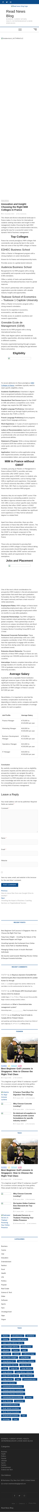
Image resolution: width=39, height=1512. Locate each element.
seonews (29, 1397)
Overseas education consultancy (13, 1390)
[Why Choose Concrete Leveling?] (6, 1106)
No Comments (22, 214)
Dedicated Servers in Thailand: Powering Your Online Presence (23, 1217)
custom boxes (26, 1347)
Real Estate (5, 1288)
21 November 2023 (8, 214)
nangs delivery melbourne (24, 1372)
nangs (5, 1368)
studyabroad (19, 1401)
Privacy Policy (32, 1503)
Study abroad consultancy (11, 1408)
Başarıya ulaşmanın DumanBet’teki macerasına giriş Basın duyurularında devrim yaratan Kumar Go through (19, 977)
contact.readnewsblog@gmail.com (14, 1484)
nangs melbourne (27, 1376)
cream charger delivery (19, 1339)
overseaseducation (30, 1379)
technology (6, 1419)
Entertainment (6, 1262)
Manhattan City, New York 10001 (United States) (18, 1480)
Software (4, 1300)
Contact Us (22, 1503)
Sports (3, 1304)
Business (4, 1065)
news (18, 1379)
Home (13, 1503)
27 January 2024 (19, 1124)
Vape (3, 1315)
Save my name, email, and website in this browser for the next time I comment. (18, 879)
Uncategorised (6, 1312)
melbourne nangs (28, 1354)
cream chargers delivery (10, 1347)
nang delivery (25, 1357)
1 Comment (30, 1211)
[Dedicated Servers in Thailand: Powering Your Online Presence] (6, 1221)
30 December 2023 (19, 1223)
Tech (2, 1308)
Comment (5, 808)
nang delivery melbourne (26, 1361)
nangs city (14, 1368)
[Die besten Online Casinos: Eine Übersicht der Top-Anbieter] (6, 1205)
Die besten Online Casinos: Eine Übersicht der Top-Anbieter (24, 1205)
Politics (3, 1281)
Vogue (3, 1319)
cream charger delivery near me (13, 1343)
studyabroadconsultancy (10, 1405)
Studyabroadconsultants (10, 1416)
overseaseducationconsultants (12, 1397)
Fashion (4, 1265)
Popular (14, 1065)
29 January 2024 (19, 1098)
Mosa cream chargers (9, 1357)
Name (3, 838)
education (6, 1350)
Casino (3, 1250)
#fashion (5, 1336)
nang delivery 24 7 (8, 1361)
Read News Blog (15, 13)
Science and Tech (7, 1469)
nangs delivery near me (10, 1376)
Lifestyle (16, 1354)
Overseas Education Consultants (13, 1394)
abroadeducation (17, 1336)
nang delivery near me (10, 1365)
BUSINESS (30, 1336)
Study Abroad (7, 1401)
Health (3, 1273)
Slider (20, 1065)
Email (3, 849)
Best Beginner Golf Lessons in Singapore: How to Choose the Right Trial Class (17, 1071)
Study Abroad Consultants (11, 1412)
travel (15, 1419)
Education (5, 200)
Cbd (2, 1254)
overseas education (9, 1383)
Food (3, 1269)
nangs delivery (7, 1372)
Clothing (5, 1339)
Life (9, 1065)
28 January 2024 (19, 1109)
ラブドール (5, 975)
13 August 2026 (6, 1077)
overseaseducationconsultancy (12, 1386)
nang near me (25, 1365)
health (24, 1350)
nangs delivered (26, 1368)
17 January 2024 (19, 1211)
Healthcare (6, 1354)
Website (4, 860)
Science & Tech (6, 1292)
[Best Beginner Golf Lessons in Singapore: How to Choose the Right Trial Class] (19, 1050)
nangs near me (7, 1379)
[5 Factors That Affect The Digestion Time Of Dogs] (6, 1096)
